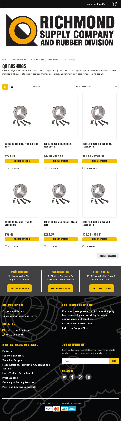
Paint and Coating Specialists (19, 386)
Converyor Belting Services (18, 382)
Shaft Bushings (54, 60)
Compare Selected (108, 256)
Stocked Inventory (13, 355)
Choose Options (22, 161)
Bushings (40, 60)
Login (89, 4)
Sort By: (36, 86)
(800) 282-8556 (14, 334)
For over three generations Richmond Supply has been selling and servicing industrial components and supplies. (88, 315)
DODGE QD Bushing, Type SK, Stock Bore (58, 145)
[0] (113, 4)
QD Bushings (69, 60)
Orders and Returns (14, 311)
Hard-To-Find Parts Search (18, 373)
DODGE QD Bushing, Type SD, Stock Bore (96, 223)
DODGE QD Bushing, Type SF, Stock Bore (19, 223)
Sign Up (101, 4)
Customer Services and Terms (19, 315)
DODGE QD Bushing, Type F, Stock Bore (60, 223)
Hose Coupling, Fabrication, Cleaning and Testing (26, 366)
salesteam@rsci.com (17, 329)
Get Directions (19, 288)
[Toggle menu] (4, 5)
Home (5, 60)
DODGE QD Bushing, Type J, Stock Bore (21, 145)
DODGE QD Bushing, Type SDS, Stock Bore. (97, 145)
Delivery (7, 350)
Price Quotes (10, 377)
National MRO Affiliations (77, 323)
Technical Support (12, 360)
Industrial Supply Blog (75, 327)
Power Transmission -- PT (22, 60)
